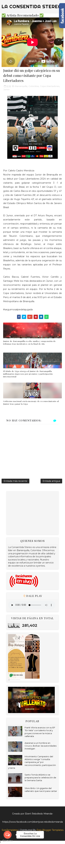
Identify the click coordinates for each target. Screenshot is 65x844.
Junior (6, 89)
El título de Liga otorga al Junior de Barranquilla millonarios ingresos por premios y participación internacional (28, 374)
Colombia (34, 86)
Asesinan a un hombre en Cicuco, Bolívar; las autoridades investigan (40, 746)
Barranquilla (21, 86)
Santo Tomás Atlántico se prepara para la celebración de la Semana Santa (40, 777)
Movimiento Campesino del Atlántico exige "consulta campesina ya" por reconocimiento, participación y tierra (32, 762)
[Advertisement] (31, 512)
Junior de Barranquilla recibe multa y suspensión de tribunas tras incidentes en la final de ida (29, 342)
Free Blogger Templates (50, 830)
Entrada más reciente (15, 481)
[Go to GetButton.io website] (8, 841)
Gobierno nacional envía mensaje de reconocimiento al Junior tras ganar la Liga (31, 402)
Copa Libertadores (49, 86)
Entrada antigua (51, 481)
